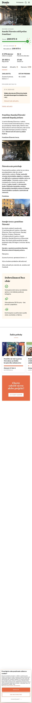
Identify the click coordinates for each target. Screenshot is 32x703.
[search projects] (26, 3)
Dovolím (16, 689)
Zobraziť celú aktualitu (11, 101)
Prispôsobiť (15, 699)
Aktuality (14, 67)
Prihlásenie (19, 2)
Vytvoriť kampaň (16, 394)
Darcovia (26, 67)
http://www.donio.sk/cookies (11, 685)
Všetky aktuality (7, 106)
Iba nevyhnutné (16, 694)
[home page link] (5, 3)
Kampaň (4, 67)
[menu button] (29, 2)
